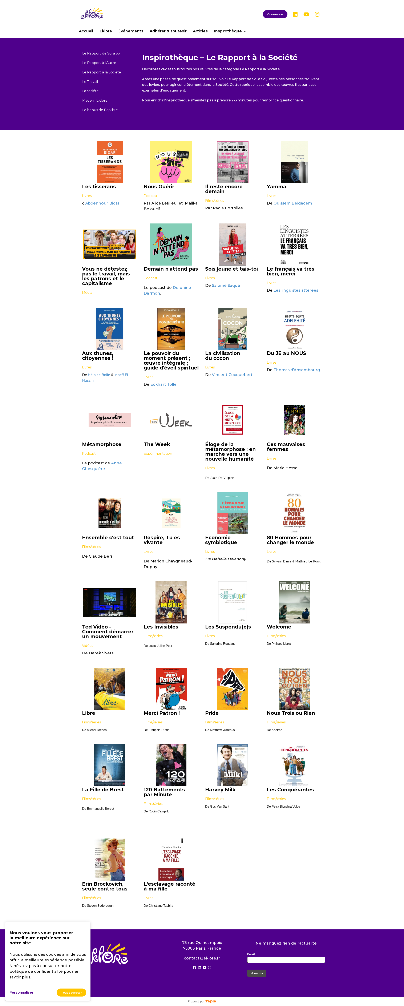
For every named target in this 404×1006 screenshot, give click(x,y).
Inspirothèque (228, 31)
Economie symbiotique (221, 540)
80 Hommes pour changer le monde (290, 540)
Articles (200, 31)
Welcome (279, 627)
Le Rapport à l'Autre (99, 63)
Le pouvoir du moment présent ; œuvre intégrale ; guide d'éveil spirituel (171, 360)
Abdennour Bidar (102, 203)
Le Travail (90, 82)
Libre (88, 713)
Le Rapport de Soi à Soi (101, 53)
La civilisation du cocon (222, 356)
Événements (130, 31)
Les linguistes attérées (296, 290)
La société (90, 91)
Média (87, 293)
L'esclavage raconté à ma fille (169, 886)
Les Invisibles (161, 627)
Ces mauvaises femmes (286, 447)
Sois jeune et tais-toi (231, 269)
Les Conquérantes (290, 789)
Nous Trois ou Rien (291, 713)
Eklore (106, 31)
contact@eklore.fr (202, 958)
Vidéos (87, 646)
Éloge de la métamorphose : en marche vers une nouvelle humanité (230, 451)
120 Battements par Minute (164, 792)
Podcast (150, 196)
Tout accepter (71, 992)
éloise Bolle (100, 375)
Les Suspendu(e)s (228, 627)
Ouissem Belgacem (293, 203)
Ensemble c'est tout (108, 537)
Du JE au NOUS (286, 353)
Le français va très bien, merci (290, 271)
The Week (157, 444)
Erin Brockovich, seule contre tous (105, 886)
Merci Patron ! (162, 713)
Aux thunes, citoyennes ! (97, 356)
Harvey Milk (220, 789)
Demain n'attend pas (171, 269)
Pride (212, 713)
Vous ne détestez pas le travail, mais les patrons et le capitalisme (106, 276)
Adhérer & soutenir (168, 31)
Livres (87, 196)
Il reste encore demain (224, 189)
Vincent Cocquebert (232, 374)
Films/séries (214, 201)
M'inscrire (256, 973)
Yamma (276, 186)
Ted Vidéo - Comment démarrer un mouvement (107, 632)
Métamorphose (101, 444)
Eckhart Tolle (163, 384)
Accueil (86, 31)
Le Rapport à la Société (101, 72)
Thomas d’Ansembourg (297, 370)
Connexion (275, 14)
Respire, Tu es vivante (162, 540)
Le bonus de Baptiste (100, 110)
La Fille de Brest (103, 789)
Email (251, 954)
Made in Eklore (95, 100)
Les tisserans (99, 186)
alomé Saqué (227, 285)
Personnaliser (21, 992)
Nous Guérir (159, 186)
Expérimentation (158, 454)
